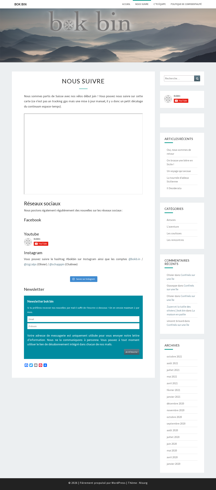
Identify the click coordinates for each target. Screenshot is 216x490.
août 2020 (172, 430)
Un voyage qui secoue (179, 171)
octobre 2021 (174, 356)
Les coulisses (174, 233)
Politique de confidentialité (186, 4)
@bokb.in (134, 259)
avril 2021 (172, 383)
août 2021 (172, 363)
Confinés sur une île (178, 324)
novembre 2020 (175, 410)
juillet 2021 (173, 370)
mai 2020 (172, 450)
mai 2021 (172, 376)
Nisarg (143, 482)
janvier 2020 (173, 463)
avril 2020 (172, 457)
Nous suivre (141, 4)
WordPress (119, 482)
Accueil (126, 4)
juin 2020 (172, 443)
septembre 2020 (176, 423)
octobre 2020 (174, 417)
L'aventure (173, 226)
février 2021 (173, 390)
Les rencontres (175, 240)
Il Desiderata (174, 188)
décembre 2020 (175, 403)
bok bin (20, 4)
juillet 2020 (173, 437)
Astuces (171, 220)
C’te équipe (160, 4)
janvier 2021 (173, 396)
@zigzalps (30, 264)
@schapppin (56, 264)
